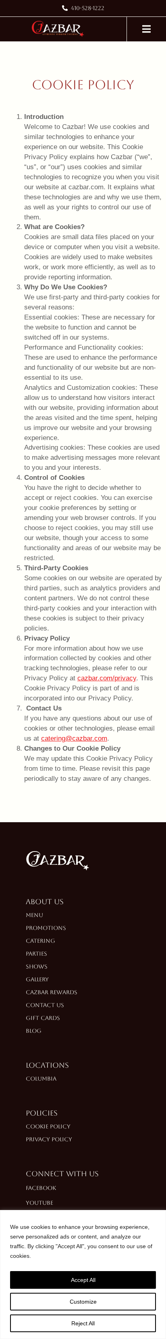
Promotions (46, 928)
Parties (36, 953)
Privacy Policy (49, 1139)
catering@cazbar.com (74, 738)
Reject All (83, 1323)
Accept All (83, 1280)
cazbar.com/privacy (106, 678)
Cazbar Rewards (51, 992)
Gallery (37, 979)
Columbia (41, 1078)
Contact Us (45, 1005)
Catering (40, 941)
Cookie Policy (48, 1126)
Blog (34, 1031)
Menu (34, 915)
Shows (37, 966)
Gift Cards (43, 1018)
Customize (83, 1301)
